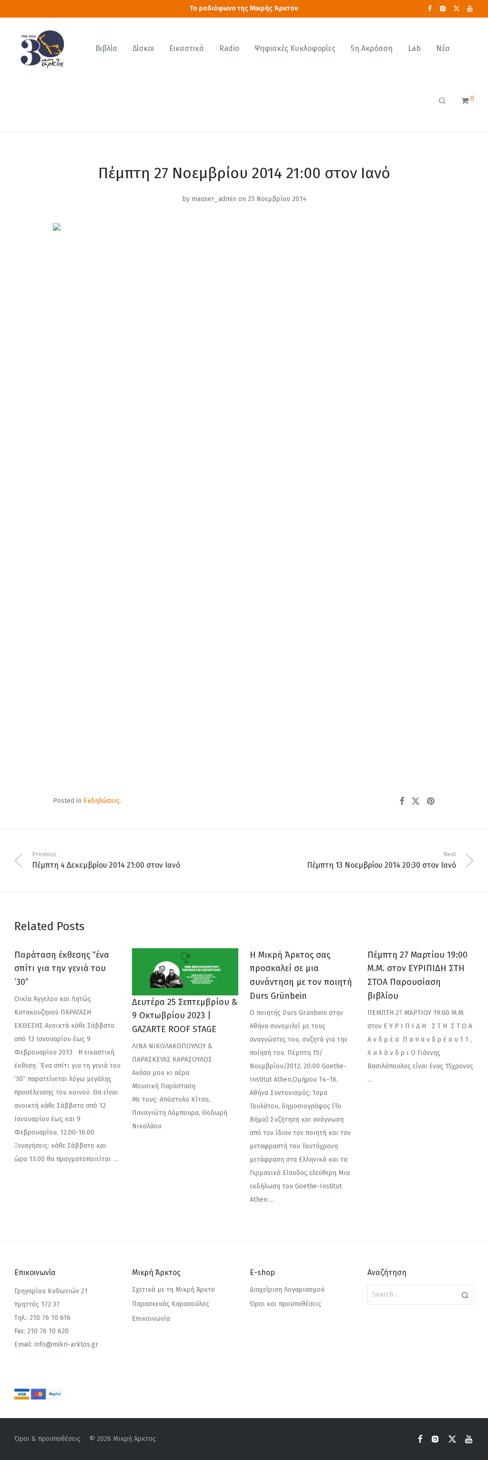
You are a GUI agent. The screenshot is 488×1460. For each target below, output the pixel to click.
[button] (465, 1294)
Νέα (443, 48)
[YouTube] (470, 8)
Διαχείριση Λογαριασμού (287, 1290)
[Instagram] (442, 8)
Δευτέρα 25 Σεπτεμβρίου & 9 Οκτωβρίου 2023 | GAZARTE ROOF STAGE (184, 1016)
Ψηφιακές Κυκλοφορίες (295, 48)
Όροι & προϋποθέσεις (47, 1439)
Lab (414, 48)
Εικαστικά (186, 48)
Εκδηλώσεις (101, 801)
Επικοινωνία (151, 1319)
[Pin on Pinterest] (431, 801)
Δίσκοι (143, 48)
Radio (229, 48)
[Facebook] (430, 8)
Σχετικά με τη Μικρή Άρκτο (173, 1290)
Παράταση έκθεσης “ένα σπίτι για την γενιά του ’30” (61, 969)
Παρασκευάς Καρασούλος (170, 1304)
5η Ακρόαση (372, 48)
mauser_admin (214, 199)
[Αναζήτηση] (442, 101)
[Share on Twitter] (415, 801)
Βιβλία (106, 48)
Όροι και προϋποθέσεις (285, 1304)
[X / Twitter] (456, 8)
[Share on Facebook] (401, 801)
